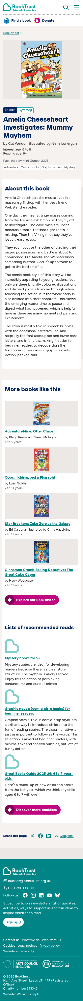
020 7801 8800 (21, 888)
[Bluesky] (57, 895)
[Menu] (76, 7)
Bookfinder (11, 33)
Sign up (12, 922)
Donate (48, 20)
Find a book (21, 20)
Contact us (11, 940)
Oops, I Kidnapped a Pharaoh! (30, 477)
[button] (32, 835)
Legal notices (27, 945)
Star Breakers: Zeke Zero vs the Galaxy (37, 523)
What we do (31, 940)
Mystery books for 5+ (22, 658)
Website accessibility (18, 951)
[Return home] (19, 7)
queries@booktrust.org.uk (29, 881)
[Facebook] (25, 895)
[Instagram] (33, 895)
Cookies (9, 945)
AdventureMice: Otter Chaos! (30, 431)
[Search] (66, 7)
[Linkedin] (41, 895)
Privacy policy (49, 945)
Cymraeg (25, 110)
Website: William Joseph (21, 994)
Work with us (51, 940)
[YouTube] (49, 895)
